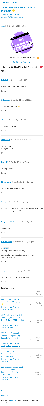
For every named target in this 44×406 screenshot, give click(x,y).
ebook (3, 346)
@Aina (6, 248)
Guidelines (21, 391)
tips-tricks (10, 309)
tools (5, 17)
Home (3, 391)
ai (22, 17)
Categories (11, 391)
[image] (22, 42)
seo (2, 17)
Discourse (13, 400)
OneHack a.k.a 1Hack (9, 2)
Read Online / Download (22, 62)
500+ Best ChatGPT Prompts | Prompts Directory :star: (9, 353)
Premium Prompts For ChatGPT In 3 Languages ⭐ (11, 301)
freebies (10, 17)
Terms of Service (34, 391)
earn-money (17, 17)
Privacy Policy (6, 395)
